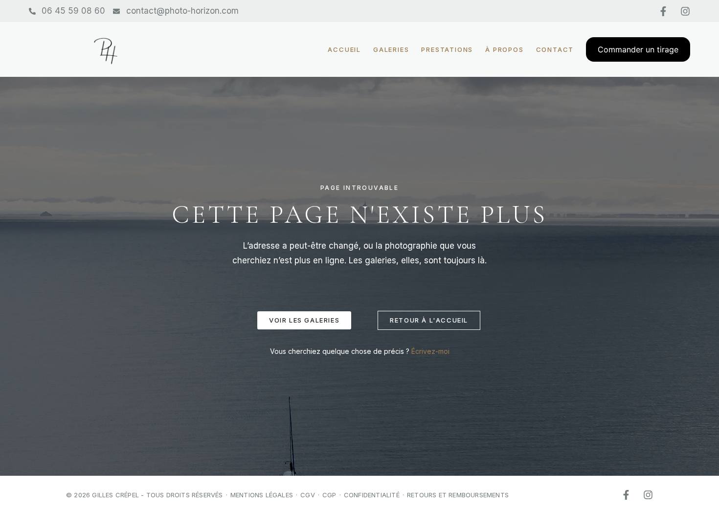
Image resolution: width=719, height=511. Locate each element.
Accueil (344, 49)
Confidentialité (372, 495)
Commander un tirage (638, 49)
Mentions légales (261, 495)
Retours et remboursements (458, 495)
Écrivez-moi (430, 351)
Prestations (447, 49)
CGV (307, 495)
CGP (329, 495)
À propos (504, 49)
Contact (555, 49)
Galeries (391, 49)
